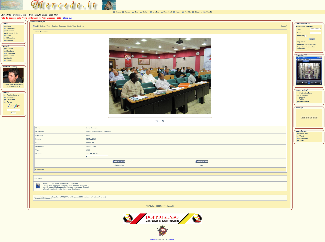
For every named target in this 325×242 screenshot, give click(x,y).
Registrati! (301, 42)
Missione (10, 51)
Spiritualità (10, 28)
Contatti (9, 40)
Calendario (303, 138)
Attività (9, 60)
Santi (8, 35)
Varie (48, 26)
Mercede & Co (12, 33)
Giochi (209, 12)
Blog (136, 12)
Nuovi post (303, 134)
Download (168, 12)
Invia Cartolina (118, 165)
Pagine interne (13, 95)
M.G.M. (9, 58)
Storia (8, 26)
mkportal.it (170, 206)
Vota (201, 165)
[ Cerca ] (283, 26)
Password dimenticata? (306, 44)
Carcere (9, 49)
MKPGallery (40, 26)
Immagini (11, 97)
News (178, 12)
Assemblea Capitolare (71, 189)
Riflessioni (10, 38)
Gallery (146, 12)
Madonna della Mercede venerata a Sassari (70, 185)
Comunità (10, 31)
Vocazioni (10, 56)
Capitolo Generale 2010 (61, 26)
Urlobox (156, 12)
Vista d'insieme (78, 26)
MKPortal (153, 239)
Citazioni (198, 12)
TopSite (188, 12)
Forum (127, 12)
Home (118, 12)
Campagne (10, 53)
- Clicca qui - (67, 18)
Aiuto (301, 141)
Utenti (301, 136)
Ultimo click (304, 102)
